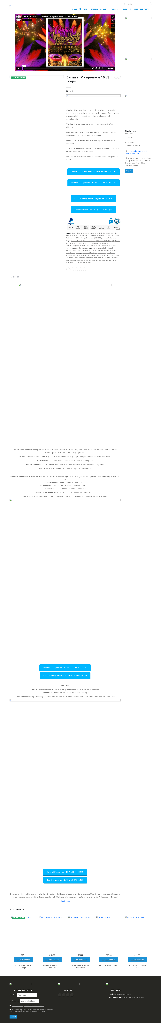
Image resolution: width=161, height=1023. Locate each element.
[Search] (148, 4)
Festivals (113, 233)
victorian (74, 262)
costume (94, 248)
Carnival (97, 233)
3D (113, 241)
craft (107, 248)
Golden (72, 253)
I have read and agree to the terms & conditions (28, 1006)
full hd (111, 250)
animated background (100, 243)
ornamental (89, 258)
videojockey (81, 262)
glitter (116, 250)
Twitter (72, 269)
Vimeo (71, 994)
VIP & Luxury (89, 238)
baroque (105, 246)
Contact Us (145, 9)
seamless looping (79, 260)
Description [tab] (14, 277)
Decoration (70, 250)
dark (111, 248)
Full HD (76, 235)
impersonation (101, 253)
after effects (78, 243)
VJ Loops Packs (107, 238)
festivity (106, 250)
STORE (84, 9)
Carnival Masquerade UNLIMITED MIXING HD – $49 (93, 171)
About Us (104, 9)
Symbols (101, 235)
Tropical (116, 235)
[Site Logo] (20, 7)
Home (74, 9)
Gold (68, 253)
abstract (117, 241)
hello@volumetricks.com (122, 994)
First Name (129, 134)
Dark (108, 233)
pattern (100, 258)
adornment (70, 243)
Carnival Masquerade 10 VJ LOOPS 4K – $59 (93, 209)
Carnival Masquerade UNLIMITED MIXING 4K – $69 (93, 182)
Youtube (63, 994)
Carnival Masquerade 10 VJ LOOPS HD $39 (65, 872)
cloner (82, 248)
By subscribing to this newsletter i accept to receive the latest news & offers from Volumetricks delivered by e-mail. (138, 161)
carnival (115, 246)
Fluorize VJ (69, 235)
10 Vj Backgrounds (89, 241)
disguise (77, 250)
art (88, 246)
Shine (87, 260)
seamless (69, 260)
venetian (93, 260)
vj (90, 262)
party (95, 258)
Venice (114, 260)
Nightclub (70, 258)
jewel (108, 253)
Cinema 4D (69, 248)
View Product (25, 960)
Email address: (130, 142)
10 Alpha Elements (76, 241)
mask (76, 255)
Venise (68, 262)
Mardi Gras (70, 255)
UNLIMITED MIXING (78, 238)
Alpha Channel (79, 233)
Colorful (87, 248)
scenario (115, 258)
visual (88, 262)
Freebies (94, 9)
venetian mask (100, 260)
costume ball (101, 248)
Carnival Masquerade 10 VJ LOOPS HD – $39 (93, 198)
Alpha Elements (88, 243)
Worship (115, 238)
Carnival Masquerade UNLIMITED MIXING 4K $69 (65, 675)
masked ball (82, 255)
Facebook (68, 269)
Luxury (112, 253)
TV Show (69, 238)
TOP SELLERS (109, 235)
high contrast (85, 253)
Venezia (108, 260)
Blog (125, 9)
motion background (102, 255)
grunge (78, 253)
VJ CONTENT (97, 238)
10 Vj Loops (100, 241)
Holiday (92, 253)
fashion (94, 250)
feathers (100, 250)
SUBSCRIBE (133, 9)
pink (105, 258)
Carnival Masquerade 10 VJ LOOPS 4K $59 (65, 880)
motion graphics (115, 255)
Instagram (67, 994)
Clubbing (103, 233)
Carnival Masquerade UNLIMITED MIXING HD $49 (65, 667)
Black (110, 246)
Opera (76, 258)
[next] (119, 77)
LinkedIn (76, 269)
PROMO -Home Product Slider (88, 235)
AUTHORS (114, 9)
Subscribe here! (65, 901)
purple (109, 258)
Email (84, 269)
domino (83, 250)
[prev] (116, 77)
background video (95, 246)
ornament (82, 258)
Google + (80, 269)
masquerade (91, 255)
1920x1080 (107, 241)
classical (77, 248)
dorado (88, 250)
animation (83, 246)
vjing (93, 262)
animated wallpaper (72, 246)
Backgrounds (89, 233)
